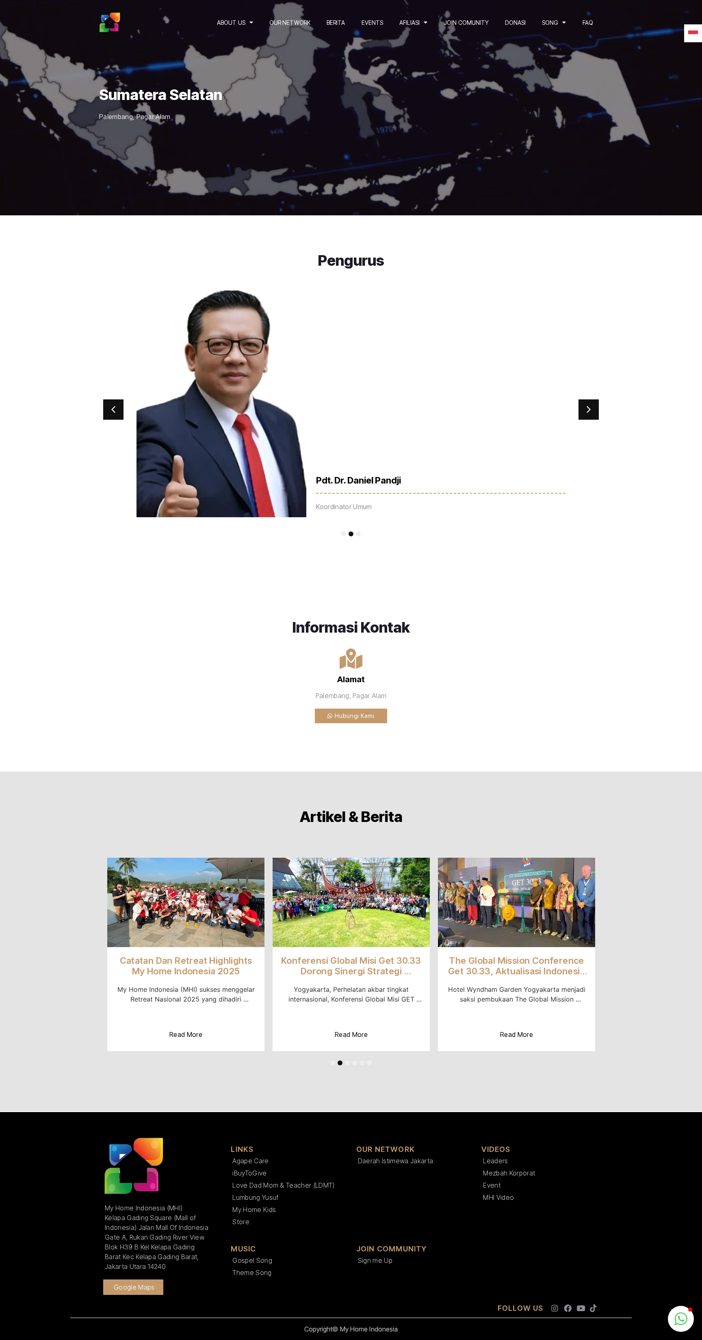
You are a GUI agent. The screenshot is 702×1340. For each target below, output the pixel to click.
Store (240, 1222)
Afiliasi (409, 22)
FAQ (588, 22)
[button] (113, 409)
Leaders (495, 1161)
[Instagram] (555, 1308)
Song (550, 22)
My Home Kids (254, 1210)
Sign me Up (375, 1260)
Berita (336, 22)
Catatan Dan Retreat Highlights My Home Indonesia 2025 (187, 965)
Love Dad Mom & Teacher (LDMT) (283, 1185)
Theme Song (251, 1272)
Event (491, 1185)
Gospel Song (252, 1260)
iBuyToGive (249, 1173)
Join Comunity (466, 22)
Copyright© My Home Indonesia (351, 1329)
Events (373, 22)
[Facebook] (567, 1308)
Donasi (515, 22)
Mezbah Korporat (509, 1173)
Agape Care (250, 1161)
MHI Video (498, 1197)
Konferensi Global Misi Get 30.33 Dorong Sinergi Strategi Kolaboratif (352, 971)
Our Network (289, 22)
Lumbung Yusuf (255, 1197)
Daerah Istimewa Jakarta (395, 1161)
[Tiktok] (593, 1308)
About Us (231, 22)
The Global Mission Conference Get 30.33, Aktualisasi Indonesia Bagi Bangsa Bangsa (517, 971)
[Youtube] (580, 1308)
